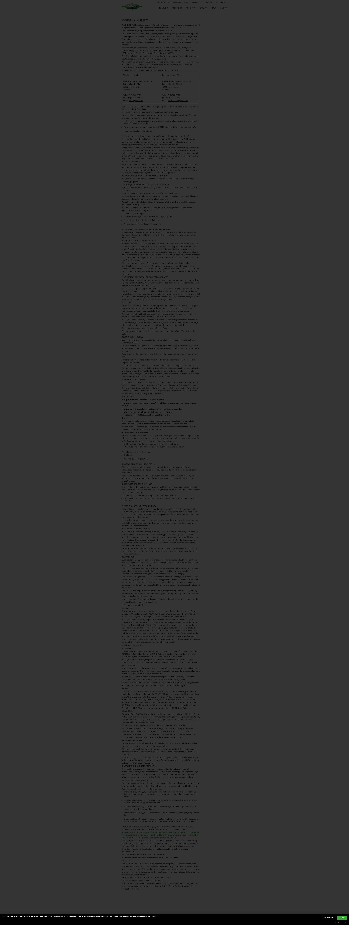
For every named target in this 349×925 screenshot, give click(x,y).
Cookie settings (328, 918)
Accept (342, 918)
